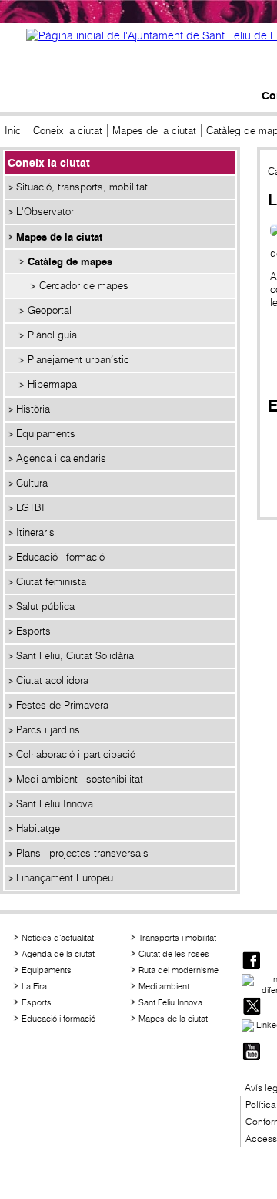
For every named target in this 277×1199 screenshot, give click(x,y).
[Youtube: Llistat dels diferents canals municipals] (252, 1053)
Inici (14, 130)
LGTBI (30, 507)
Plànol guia (52, 335)
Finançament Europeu (64, 877)
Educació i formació (60, 557)
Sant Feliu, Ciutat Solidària (75, 655)
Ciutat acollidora (52, 680)
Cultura (32, 483)
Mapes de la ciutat (154, 130)
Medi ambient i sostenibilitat (79, 779)
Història (33, 409)
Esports (33, 631)
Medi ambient (163, 986)
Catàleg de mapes (70, 261)
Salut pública (45, 606)
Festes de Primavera (62, 705)
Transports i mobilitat (177, 937)
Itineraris (35, 532)
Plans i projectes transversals (82, 853)
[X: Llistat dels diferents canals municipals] (252, 1007)
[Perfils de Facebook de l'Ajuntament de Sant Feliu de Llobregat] (252, 962)
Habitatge (38, 828)
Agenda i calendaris (61, 458)
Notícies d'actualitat (58, 937)
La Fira (34, 986)
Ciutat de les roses (173, 953)
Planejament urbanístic (78, 359)
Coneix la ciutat (67, 130)
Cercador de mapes (83, 285)
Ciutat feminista (51, 581)
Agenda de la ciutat (58, 953)
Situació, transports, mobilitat (82, 187)
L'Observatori (46, 211)
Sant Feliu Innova (54, 803)
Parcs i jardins (48, 729)
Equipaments (45, 433)
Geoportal (50, 310)
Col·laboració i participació (75, 754)
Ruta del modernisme (178, 970)
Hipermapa (52, 384)
